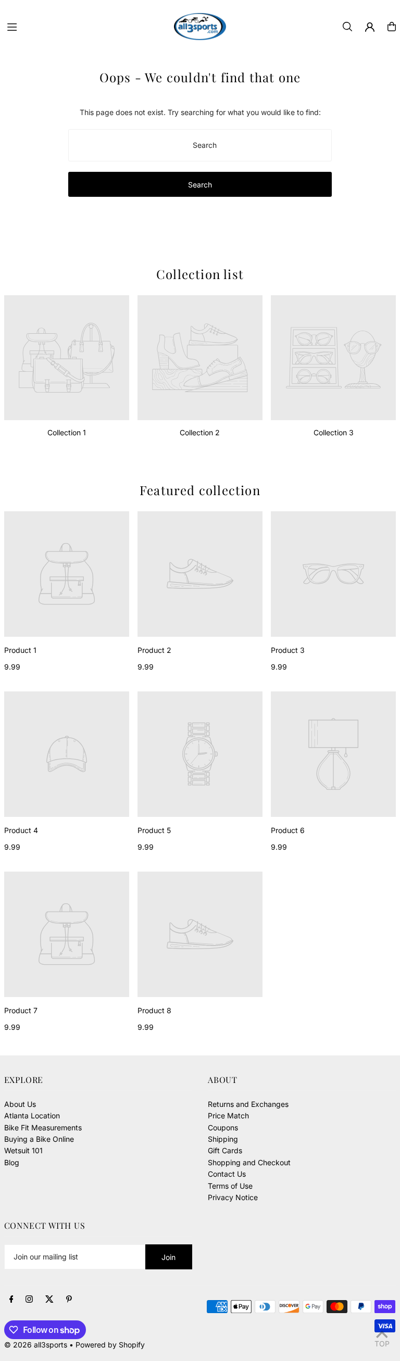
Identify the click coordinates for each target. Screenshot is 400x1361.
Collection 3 (334, 432)
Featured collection (200, 490)
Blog (11, 1162)
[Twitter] (49, 1299)
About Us (20, 1104)
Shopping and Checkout (249, 1162)
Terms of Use (230, 1185)
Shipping (223, 1139)
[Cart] (392, 26)
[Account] (369, 27)
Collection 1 (66, 432)
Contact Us (227, 1173)
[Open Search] (347, 26)
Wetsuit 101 (23, 1150)
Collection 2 (200, 432)
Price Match (228, 1115)
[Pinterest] (69, 1299)
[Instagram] (29, 1299)
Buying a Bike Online (39, 1139)
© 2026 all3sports (35, 1344)
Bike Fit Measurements (43, 1127)
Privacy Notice (233, 1197)
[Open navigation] (85, 26)
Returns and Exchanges (248, 1104)
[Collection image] (66, 357)
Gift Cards (225, 1150)
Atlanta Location (32, 1115)
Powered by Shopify (110, 1344)
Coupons (223, 1127)
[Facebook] (11, 1299)
